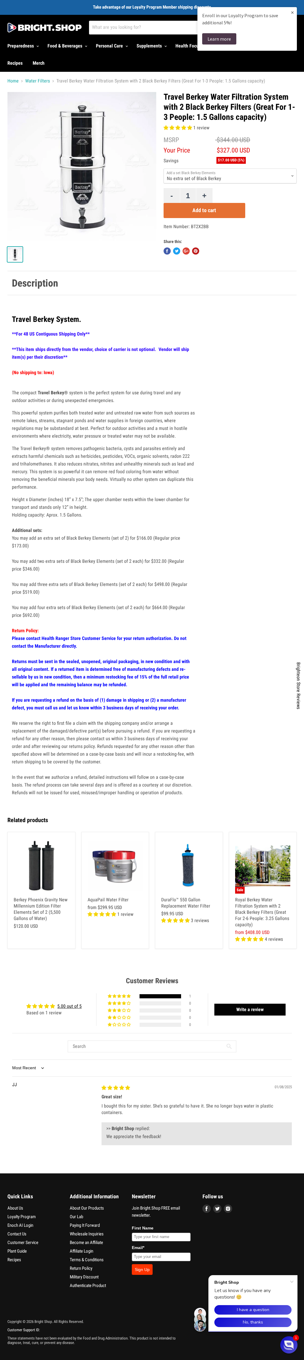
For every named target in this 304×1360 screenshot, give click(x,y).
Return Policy (81, 1268)
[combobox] (166, 27)
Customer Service (22, 1242)
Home (13, 81)
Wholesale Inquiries (87, 1234)
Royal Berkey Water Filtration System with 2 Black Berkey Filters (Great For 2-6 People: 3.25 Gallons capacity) (262, 912)
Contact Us (16, 1234)
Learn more (219, 39)
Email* (138, 1247)
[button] (178, 128)
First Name (142, 1228)
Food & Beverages (65, 46)
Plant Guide (17, 1251)
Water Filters (37, 81)
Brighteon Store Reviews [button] (298, 685)
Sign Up (142, 1269)
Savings (171, 160)
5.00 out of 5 (69, 1006)
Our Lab (76, 1216)
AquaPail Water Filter (108, 900)
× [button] (292, 12)
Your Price (177, 150)
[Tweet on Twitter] (176, 251)
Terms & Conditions (87, 1259)
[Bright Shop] (44, 27)
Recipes (15, 63)
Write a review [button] (250, 1009)
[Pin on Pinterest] (195, 251)
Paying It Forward (85, 1225)
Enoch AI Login (20, 1225)
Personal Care (110, 46)
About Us (15, 1208)
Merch (39, 63)
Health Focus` (189, 46)
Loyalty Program (21, 1216)
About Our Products (87, 1208)
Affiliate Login (81, 1251)
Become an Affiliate (86, 1242)
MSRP (171, 140)
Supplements (150, 46)
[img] (116, 1088)
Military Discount (84, 1277)
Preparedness (21, 46)
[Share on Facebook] (167, 251)
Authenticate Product (88, 1285)
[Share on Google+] (186, 251)
